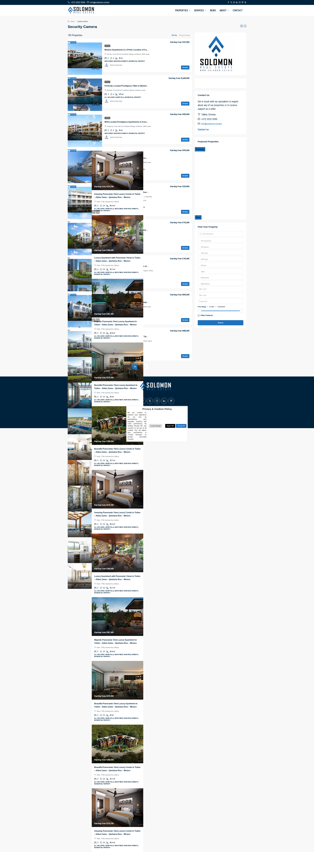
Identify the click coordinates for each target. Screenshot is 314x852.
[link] (85, 55)
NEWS (213, 10)
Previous (200, 149)
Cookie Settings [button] (155, 426)
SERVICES (199, 10)
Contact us (203, 129)
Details (185, 67)
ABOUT (223, 10)
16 (135, 366)
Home (72, 21)
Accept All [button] (181, 426)
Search (220, 323)
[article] (66, 438)
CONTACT (238, 10)
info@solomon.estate (211, 123)
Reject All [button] (170, 426)
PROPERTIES (181, 10)
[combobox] (184, 38)
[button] (241, 26)
